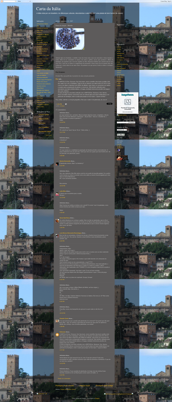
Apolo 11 (39, 32)
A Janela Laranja (44, 114)
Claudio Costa (64, 318)
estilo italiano (120, 57)
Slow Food (40, 98)
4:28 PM (62, 227)
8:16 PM (62, 165)
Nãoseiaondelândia (42, 77)
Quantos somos (41, 86)
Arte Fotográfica (44, 127)
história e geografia (122, 64)
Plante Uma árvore (42, 81)
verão (118, 83)
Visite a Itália (40, 106)
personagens (120, 74)
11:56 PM (62, 142)
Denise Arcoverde (65, 161)
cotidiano (119, 55)
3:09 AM (62, 155)
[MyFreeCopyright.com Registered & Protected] (118, 394)
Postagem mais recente (65, 386)
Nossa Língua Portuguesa (44, 79)
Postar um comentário (64, 378)
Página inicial (85, 386)
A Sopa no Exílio (44, 118)
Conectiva (39, 46)
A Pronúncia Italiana (42, 24)
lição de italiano (121, 68)
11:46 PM (62, 122)
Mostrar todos (49, 135)
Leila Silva (63, 191)
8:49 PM (62, 301)
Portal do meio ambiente (44, 84)
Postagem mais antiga (104, 386)
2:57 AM (62, 350)
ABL (38, 26)
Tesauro (39, 100)
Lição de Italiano (41, 75)
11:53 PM (62, 363)
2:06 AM (62, 212)
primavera (120, 77)
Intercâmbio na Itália (42, 73)
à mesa (62, 106)
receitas (119, 79)
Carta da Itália (48, 8)
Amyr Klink (40, 30)
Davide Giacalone (42, 51)
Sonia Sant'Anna (65, 218)
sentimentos (120, 81)
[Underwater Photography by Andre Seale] (122, 115)
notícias (119, 70)
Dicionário (39, 53)
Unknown (62, 332)
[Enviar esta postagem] (66, 104)
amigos (119, 49)
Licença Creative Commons (120, 146)
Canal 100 (40, 40)
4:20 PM (62, 241)
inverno (119, 66)
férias (118, 62)
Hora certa (40, 63)
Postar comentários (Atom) (68, 389)
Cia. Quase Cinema (42, 42)
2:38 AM (62, 326)
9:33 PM (62, 375)
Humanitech (40, 65)
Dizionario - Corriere (42, 59)
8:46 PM (62, 279)
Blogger (97, 398)
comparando (120, 53)
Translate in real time (43, 104)
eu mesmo (120, 60)
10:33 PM (62, 313)
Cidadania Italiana (42, 44)
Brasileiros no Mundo (43, 34)
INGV (38, 67)
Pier (57, 79)
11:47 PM (62, 132)
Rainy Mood (40, 88)
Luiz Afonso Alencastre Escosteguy (70, 233)
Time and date (41, 102)
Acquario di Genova (42, 28)
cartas (118, 51)
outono (119, 72)
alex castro (42, 123)
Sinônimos (40, 96)
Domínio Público (41, 61)
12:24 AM (62, 197)
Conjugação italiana (42, 49)
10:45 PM (62, 185)
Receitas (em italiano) (43, 90)
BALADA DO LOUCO (45, 131)
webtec (119, 85)
